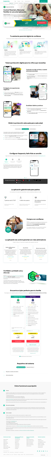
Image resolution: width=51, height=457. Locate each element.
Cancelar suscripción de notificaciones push (29, 454)
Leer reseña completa (10, 256)
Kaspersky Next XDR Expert (41, 443)
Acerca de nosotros (27, 1)
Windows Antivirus (17, 443)
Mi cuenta (44, 1)
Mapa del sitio (22, 454)
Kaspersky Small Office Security (29, 439)
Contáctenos (4, 454)
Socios (22, 1)
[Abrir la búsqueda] (38, 1)
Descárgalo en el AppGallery (25, 180)
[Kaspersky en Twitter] (39, 451)
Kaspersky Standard (5, 439)
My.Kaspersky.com (42, 155)
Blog (12, 454)
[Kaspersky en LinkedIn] (41, 451)
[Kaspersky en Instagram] (45, 451)
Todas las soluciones (5, 448)
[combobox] (36, 1)
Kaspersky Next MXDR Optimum (29, 444)
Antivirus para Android (17, 439)
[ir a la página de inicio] (6, 1)
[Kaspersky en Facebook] (37, 451)
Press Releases (19, 454)
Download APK (38, 180)
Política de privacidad (5, 452)
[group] (25, 167)
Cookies (8, 452)
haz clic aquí (21, 351)
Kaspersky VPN (5, 444)
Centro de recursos (15, 454)
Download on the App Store (18, 182)
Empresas (19, 1)
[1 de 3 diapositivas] (24, 177)
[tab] (18, 129)
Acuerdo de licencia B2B (21, 452)
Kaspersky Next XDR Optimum (29, 443)
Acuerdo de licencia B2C (17, 452)
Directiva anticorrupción (12, 452)
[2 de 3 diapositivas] (25, 177)
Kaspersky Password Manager (6, 447)
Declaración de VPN (33, 353)
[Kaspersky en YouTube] (43, 451)
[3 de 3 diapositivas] (26, 177)
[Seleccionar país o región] (34, 1)
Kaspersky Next (39, 439)
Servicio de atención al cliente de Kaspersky (27, 430)
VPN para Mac (16, 448)
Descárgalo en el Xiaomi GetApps (31, 180)
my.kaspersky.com (14, 421)
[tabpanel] (25, 140)
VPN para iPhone (17, 447)
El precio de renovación (9, 399)
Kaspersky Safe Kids (5, 443)
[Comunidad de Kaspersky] (47, 451)
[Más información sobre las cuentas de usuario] (33, 25)
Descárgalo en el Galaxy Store (19, 180)
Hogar (15, 1)
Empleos (24, 454)
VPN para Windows (17, 444)
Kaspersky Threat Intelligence (41, 444)
